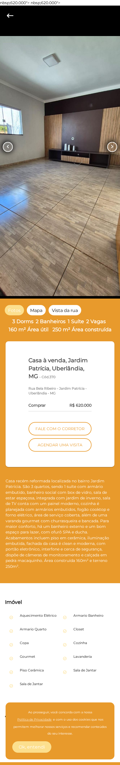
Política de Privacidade (34, 719)
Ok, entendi (32, 747)
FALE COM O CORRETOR (60, 428)
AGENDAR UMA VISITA (60, 444)
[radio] (14, 310)
